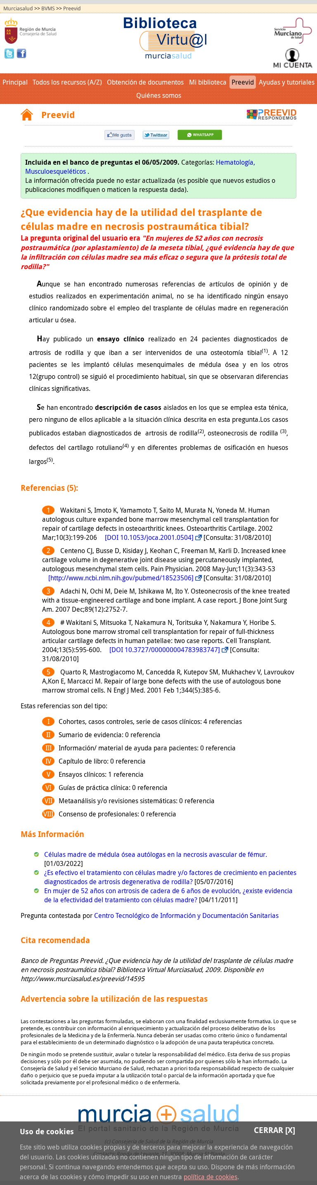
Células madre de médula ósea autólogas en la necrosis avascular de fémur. (155, 854)
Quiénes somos (158, 95)
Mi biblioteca (208, 82)
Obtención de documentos (145, 82)
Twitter (10, 52)
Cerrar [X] (274, 1129)
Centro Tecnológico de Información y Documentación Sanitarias (186, 915)
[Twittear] (156, 136)
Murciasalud (18, 8)
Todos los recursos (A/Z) (67, 82)
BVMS (48, 8)
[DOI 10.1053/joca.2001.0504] (149, 537)
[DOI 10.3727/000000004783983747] (164, 649)
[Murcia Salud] (199, 137)
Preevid (72, 8)
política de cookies (210, 1176)
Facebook (21, 52)
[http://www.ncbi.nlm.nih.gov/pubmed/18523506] (121, 577)
